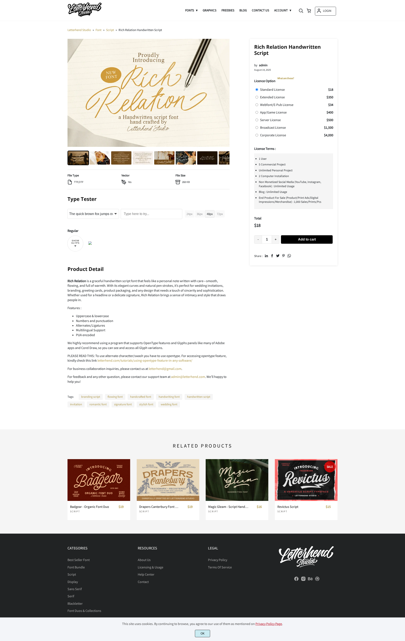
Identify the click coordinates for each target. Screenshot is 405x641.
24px (189, 214)
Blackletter (75, 603)
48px (210, 214)
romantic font (98, 404)
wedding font (169, 404)
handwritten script (198, 397)
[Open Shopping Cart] (308, 11)
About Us (144, 560)
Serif (71, 596)
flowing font (115, 397)
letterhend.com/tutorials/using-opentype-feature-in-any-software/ (144, 360)
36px (200, 214)
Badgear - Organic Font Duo (89, 507)
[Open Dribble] (317, 580)
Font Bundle (76, 567)
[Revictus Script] (306, 480)
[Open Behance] (310, 580)
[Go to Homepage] (85, 16)
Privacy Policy (217, 560)
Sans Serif (75, 589)
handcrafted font (140, 397)
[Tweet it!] (278, 256)
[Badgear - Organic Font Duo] (99, 480)
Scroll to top (401, 527)
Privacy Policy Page (268, 624)
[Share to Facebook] (272, 256)
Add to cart (307, 239)
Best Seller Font (79, 560)
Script (75, 511)
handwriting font (169, 397)
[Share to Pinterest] (283, 256)
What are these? (285, 78)
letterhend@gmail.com (165, 368)
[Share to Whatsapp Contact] (289, 256)
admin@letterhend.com (188, 377)
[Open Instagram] (303, 580)
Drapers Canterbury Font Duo (159, 507)
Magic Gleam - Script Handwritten (228, 507)
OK (203, 633)
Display (73, 582)
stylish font (146, 404)
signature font (123, 404)
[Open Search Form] (301, 11)
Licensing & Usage (150, 567)
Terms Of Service (220, 567)
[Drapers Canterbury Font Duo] (168, 480)
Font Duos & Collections (84, 611)
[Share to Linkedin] (266, 256)
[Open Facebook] (296, 580)
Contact (143, 582)
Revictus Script (287, 507)
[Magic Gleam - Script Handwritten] (237, 480)
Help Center (146, 574)
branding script (90, 397)
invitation (76, 404)
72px (220, 214)
